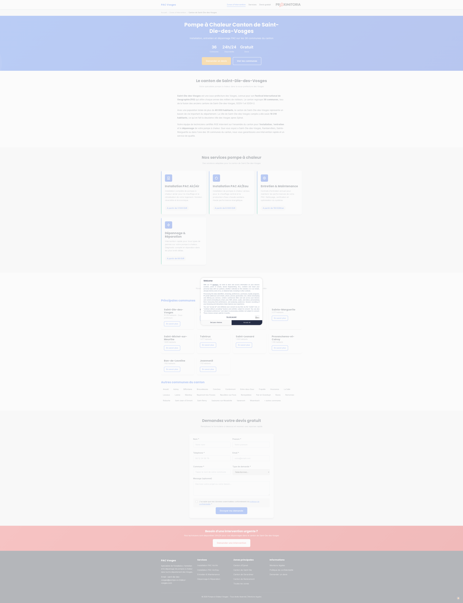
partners (215, 285)
